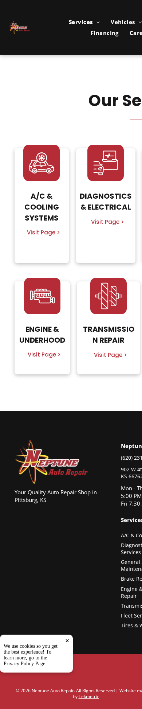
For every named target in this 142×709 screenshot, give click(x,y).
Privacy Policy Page (24, 663)
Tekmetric (89, 696)
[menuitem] (84, 21)
